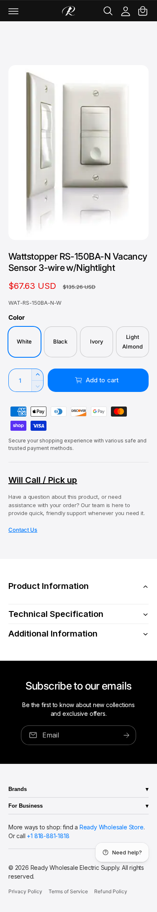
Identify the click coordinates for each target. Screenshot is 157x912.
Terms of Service (68, 891)
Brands (17, 789)
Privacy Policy (25, 891)
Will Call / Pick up (42, 480)
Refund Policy (110, 891)
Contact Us (22, 529)
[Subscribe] (126, 735)
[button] (13, 11)
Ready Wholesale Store (112, 827)
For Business (25, 806)
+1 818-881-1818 (48, 835)
